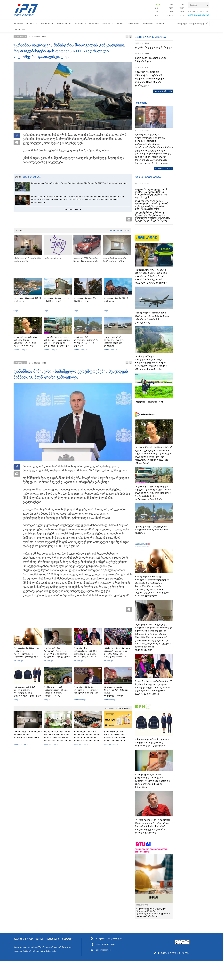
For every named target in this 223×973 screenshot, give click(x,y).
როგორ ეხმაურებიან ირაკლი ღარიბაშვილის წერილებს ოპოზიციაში (86, 690)
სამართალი (47, 23)
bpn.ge (157, 4)
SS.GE (19, 230)
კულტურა (148, 23)
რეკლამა (67, 939)
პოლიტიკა (31, 23)
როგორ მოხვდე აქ (119, 230)
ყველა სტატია (162, 168)
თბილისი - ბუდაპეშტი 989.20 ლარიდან (85, 299)
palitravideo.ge (20, 350)
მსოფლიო (80, 23)
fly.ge (16, 311)
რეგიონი (94, 23)
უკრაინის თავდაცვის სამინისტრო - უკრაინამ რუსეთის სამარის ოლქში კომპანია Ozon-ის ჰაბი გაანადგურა (150, 78)
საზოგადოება (64, 23)
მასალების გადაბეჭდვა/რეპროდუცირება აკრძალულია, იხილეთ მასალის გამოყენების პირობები (43, 949)
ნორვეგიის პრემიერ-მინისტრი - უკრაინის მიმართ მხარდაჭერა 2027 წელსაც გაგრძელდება (79, 183)
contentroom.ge (21, 744)
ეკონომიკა (107, 23)
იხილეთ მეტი (71, 209)
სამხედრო (134, 23)
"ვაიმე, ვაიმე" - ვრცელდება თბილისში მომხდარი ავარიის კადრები (86, 341)
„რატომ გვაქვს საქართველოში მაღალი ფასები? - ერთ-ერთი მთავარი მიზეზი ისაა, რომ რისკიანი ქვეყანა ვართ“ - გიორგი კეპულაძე (152, 826)
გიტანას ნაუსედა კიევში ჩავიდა (153, 47)
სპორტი (121, 23)
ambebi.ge (18, 661)
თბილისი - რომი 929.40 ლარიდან (116, 299)
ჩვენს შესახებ (35, 939)
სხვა (17, 29)
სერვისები (53, 939)
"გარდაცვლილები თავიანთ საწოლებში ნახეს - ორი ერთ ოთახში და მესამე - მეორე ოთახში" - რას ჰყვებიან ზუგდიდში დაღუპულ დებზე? (151, 276)
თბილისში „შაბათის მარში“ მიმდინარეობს (151, 60)
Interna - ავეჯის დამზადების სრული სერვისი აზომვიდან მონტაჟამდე (28, 734)
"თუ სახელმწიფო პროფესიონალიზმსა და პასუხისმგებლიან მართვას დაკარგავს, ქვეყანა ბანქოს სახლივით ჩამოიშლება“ (151, 362)
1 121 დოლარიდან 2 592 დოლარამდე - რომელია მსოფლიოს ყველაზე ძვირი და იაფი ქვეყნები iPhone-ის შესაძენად (152, 780)
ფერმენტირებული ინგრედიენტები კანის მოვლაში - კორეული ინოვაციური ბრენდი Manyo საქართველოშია (116, 737)
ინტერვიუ (141, 102)
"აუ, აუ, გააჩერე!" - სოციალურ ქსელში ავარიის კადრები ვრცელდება (114, 341)
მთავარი (18, 23)
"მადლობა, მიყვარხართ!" (149, 402)
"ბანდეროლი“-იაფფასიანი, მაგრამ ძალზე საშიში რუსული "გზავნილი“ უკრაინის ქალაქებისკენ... (152, 318)
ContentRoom (124, 708)
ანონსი (160, 23)
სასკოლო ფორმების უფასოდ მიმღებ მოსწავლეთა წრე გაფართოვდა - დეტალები (27, 691)
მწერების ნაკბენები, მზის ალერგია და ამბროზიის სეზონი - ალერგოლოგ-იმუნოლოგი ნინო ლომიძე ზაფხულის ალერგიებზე (57, 737)
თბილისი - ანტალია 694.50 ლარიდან (27, 299)
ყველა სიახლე (162, 91)
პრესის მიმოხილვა (148, 177)
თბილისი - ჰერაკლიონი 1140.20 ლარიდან (56, 299)
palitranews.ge (80, 700)
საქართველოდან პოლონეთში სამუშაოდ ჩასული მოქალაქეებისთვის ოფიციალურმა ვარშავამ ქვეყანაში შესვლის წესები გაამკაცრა (117, 696)
